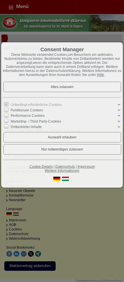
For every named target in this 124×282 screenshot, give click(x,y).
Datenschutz (65, 167)
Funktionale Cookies (27, 110)
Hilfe (100, 75)
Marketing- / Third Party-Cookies (36, 121)
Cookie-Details (41, 167)
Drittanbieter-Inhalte (26, 127)
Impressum (86, 167)
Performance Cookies (28, 116)
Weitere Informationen (62, 171)
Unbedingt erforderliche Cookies (36, 105)
